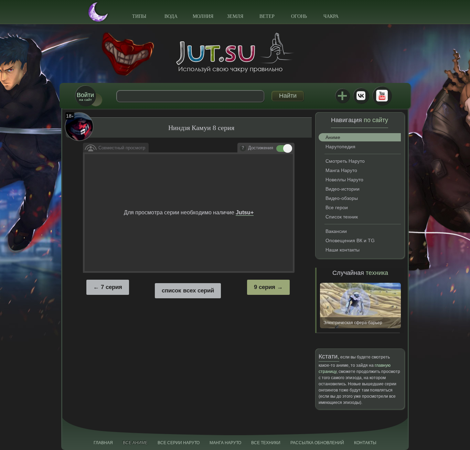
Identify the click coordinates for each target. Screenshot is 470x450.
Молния (203, 16)
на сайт (85, 96)
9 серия (264, 287)
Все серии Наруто (179, 442)
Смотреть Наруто (345, 161)
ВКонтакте (361, 96)
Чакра (331, 16)
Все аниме (135, 442)
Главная (103, 442)
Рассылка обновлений (317, 442)
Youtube (382, 95)
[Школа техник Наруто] (235, 53)
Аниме (332, 137)
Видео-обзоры (341, 198)
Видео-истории (342, 189)
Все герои (336, 207)
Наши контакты (342, 250)
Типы (139, 16)
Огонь (299, 16)
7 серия (111, 287)
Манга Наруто (341, 170)
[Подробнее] (243, 148)
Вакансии (336, 231)
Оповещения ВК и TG (350, 240)
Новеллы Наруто (344, 179)
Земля (235, 16)
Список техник (341, 216)
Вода (171, 16)
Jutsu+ (342, 95)
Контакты (365, 442)
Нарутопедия (340, 146)
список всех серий (188, 290)
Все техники (265, 442)
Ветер (267, 16)
